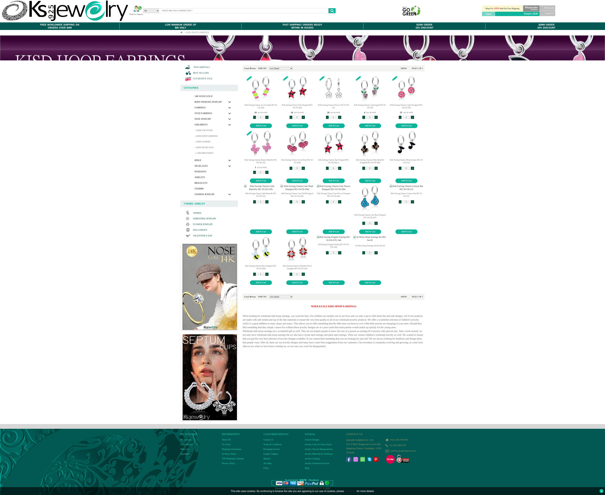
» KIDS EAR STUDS (204, 130)
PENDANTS (200, 171)
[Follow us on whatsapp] (362, 459)
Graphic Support (270, 454)
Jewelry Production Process (317, 463)
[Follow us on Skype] (369, 459)
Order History (186, 444)
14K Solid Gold (203, 96)
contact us (350, 491)
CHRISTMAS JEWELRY (204, 218)
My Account (185, 440)
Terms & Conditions (272, 444)
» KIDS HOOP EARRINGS (206, 136)
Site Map (267, 463)
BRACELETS (201, 183)
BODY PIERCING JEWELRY (208, 102)
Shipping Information (231, 449)
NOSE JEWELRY (203, 119)
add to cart (261, 126)
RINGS (198, 160)
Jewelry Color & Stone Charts (318, 444)
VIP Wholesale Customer (233, 458)
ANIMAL (197, 213)
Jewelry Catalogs (312, 458)
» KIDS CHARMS (202, 142)
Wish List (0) (549, 8)
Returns (266, 458)
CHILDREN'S (201, 124)
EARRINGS (200, 107)
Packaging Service (271, 449)
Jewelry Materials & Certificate (319, 454)
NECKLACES (201, 166)
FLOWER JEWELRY (203, 224)
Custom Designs (312, 440)
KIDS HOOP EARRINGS (197, 32)
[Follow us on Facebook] (348, 459)
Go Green (226, 444)
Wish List (184, 449)
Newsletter (185, 454)
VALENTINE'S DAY (202, 235)
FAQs (265, 468)
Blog (307, 468)
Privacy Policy (228, 463)
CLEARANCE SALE (203, 78)
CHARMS (199, 188)
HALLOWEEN (200, 230)
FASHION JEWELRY (205, 194)
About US (226, 440)
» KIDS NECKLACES (204, 147)
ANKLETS (200, 177)
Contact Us (549, 13)
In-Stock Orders (229, 454)
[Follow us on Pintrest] (375, 459)
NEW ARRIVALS (201, 67)
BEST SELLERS (201, 73)
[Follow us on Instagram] (355, 459)
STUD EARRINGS (203, 113)
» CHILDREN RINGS (204, 153)
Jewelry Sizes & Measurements (318, 449)
